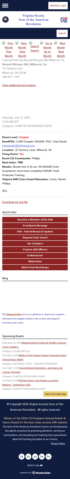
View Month (22, 54)
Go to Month (47, 54)
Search (62, 33)
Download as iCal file (15, 202)
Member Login (58, 5)
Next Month (61, 54)
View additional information (19, 85)
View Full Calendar (55, 394)
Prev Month (9, 54)
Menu (5, 5)
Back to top (33, 465)
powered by (26, 473)
